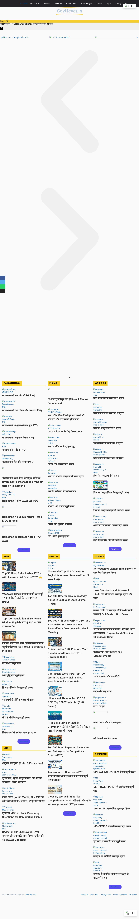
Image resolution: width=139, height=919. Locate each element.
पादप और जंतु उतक (102, 691)
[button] (69, 102)
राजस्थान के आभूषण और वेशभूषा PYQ (20, 425)
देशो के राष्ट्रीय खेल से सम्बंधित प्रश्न (110, 540)
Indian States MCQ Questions (65, 431)
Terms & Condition (120, 895)
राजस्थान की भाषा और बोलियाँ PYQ (18, 395)
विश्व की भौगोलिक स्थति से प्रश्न (108, 458)
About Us (84, 895)
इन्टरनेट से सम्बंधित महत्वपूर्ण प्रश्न (109, 841)
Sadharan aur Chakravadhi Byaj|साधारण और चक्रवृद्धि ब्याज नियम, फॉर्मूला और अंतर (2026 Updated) (23, 835)
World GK (58, 3)
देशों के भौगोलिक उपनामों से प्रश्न (108, 398)
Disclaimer (133, 895)
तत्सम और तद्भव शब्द (11, 663)
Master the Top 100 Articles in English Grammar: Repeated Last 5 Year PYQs (68, 575)
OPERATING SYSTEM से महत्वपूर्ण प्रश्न (114, 772)
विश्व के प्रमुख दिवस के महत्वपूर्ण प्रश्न (111, 492)
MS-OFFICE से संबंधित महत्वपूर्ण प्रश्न (112, 826)
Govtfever (24, 3)
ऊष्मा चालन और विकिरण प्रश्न (107, 722)
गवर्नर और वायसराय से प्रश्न (61, 464)
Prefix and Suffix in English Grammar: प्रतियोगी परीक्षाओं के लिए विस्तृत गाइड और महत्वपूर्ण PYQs (69, 726)
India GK (47, 3)
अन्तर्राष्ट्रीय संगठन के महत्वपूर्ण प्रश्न (110, 525)
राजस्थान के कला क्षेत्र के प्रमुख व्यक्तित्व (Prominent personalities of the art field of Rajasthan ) (22, 481)
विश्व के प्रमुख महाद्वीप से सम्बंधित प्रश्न (111, 510)
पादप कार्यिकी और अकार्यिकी (106, 676)
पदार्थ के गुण (99, 706)
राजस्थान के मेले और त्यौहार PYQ (17, 461)
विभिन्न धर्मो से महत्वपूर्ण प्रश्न (61, 506)
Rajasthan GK (35, 3)
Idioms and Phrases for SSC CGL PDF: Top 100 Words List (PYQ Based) (67, 702)
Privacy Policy (106, 895)
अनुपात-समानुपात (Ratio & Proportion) (22, 763)
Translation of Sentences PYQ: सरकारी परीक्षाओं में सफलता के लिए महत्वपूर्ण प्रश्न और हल (68, 776)
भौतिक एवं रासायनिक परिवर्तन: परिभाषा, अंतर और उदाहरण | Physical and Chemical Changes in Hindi (113, 633)
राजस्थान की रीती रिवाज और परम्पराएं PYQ (22, 410)
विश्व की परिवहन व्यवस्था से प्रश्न (108, 413)
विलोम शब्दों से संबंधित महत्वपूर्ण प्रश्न (19, 732)
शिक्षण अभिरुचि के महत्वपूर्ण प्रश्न (17, 687)
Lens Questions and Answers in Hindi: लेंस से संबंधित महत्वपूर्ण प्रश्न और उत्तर (112, 594)
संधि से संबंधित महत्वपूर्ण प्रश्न (16, 717)
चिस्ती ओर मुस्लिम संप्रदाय (60, 524)
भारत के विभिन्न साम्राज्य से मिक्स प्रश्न (66, 476)
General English (86, 3)
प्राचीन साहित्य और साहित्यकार (62, 491)
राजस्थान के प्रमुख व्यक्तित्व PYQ (18, 437)
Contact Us (94, 895)
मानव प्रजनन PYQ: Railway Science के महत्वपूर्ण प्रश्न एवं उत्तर (26, 24)
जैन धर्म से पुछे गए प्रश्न (58, 536)
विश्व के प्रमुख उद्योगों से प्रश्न (107, 428)
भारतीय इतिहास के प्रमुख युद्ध (61, 446)
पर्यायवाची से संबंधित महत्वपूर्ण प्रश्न (18, 699)
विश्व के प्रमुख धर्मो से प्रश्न (106, 475)
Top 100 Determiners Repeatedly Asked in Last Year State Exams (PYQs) (67, 600)
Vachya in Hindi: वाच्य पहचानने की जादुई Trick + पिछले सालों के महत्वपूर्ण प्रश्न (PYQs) (22, 597)
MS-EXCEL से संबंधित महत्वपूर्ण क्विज (111, 808)
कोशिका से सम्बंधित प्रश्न (105, 738)
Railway (118, 3)
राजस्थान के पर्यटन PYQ (14, 449)
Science (99, 3)
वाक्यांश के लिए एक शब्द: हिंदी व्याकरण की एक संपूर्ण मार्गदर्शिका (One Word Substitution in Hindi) (23, 647)
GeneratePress (30, 895)
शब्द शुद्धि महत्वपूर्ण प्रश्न (13, 675)
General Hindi (71, 3)
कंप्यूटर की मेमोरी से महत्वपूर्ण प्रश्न (109, 856)
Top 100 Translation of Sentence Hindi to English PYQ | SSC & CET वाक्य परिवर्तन (21, 622)
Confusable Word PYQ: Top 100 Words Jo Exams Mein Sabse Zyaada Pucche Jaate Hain (66, 677)
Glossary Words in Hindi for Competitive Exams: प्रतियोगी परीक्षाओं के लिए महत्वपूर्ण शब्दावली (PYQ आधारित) (69, 800)
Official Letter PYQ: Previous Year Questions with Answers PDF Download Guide (68, 653)
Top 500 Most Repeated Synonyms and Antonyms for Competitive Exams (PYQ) (68, 751)
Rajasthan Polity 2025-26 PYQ (20, 500)
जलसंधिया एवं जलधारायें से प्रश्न (108, 443)
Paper (109, 3)
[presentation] (0, 28)
